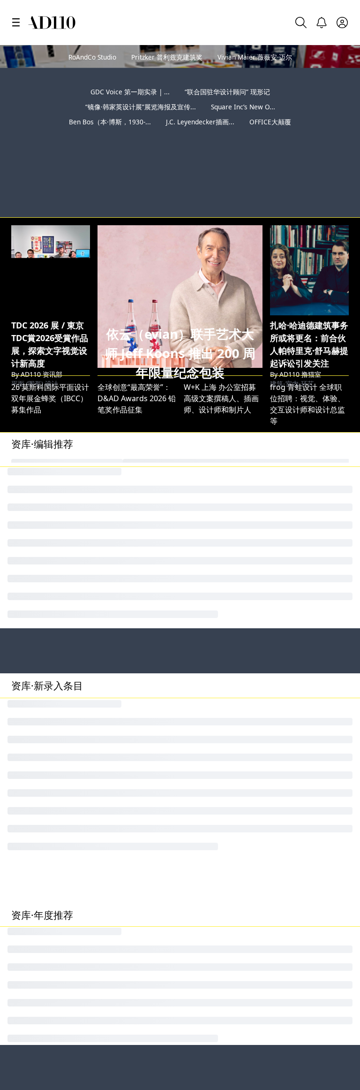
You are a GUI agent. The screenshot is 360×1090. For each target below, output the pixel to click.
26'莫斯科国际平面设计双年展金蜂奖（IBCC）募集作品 (50, 353)
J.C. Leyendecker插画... (200, 121)
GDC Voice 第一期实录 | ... (130, 91)
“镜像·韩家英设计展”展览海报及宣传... (140, 106)
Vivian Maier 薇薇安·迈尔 (255, 57)
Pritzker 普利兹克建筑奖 (166, 57)
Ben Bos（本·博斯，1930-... (110, 121)
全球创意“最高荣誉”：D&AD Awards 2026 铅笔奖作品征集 (137, 353)
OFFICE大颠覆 (270, 121)
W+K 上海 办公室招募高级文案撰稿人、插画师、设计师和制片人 (221, 353)
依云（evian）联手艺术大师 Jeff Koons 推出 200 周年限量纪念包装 (180, 308)
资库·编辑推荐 (42, 398)
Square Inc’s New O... (243, 106)
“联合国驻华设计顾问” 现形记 (227, 91)
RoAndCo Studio (92, 57)
